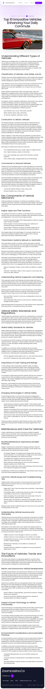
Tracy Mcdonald (31, 16)
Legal (41, 685)
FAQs (16, 680)
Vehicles (13, 16)
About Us (29, 685)
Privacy (34, 685)
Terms (38, 685)
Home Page (6, 680)
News (12, 680)
